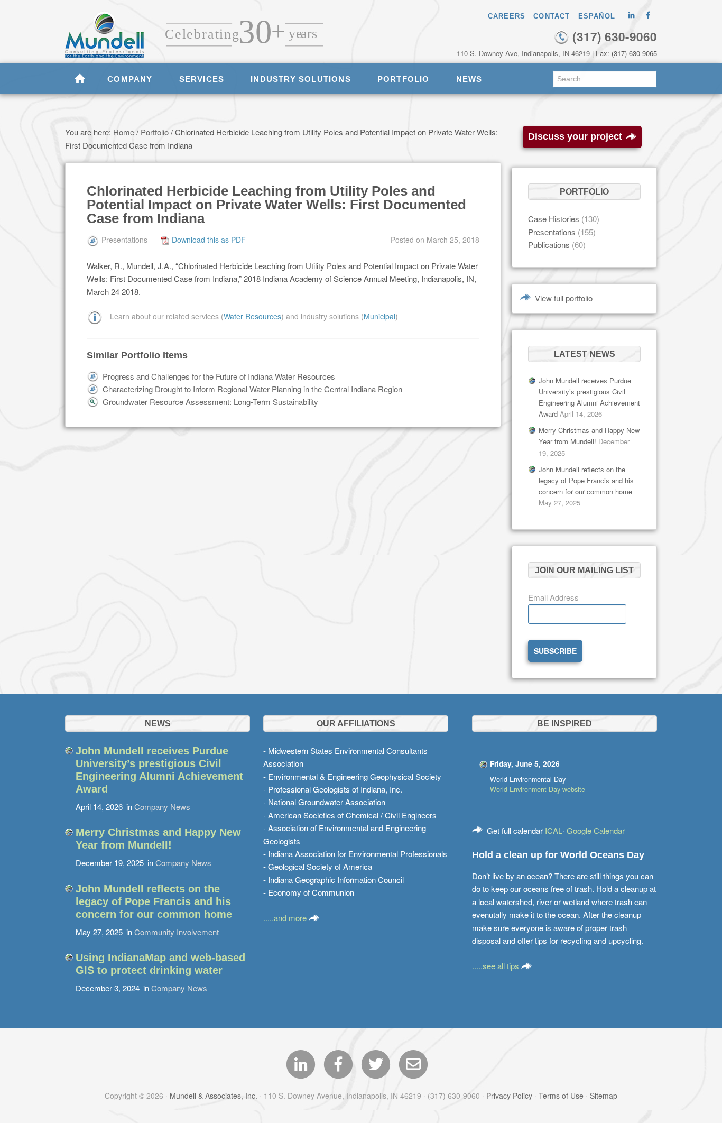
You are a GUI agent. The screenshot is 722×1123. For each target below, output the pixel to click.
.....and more (286, 917)
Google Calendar (596, 830)
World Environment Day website (537, 789)
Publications (549, 244)
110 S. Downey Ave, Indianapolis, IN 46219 (523, 53)
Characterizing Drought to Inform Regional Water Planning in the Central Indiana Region (252, 388)
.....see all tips (496, 965)
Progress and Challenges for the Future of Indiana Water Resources (219, 376)
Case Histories (553, 218)
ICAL (553, 830)
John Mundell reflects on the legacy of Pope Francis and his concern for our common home (586, 480)
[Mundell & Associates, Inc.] (109, 29)
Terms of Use (561, 1095)
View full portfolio (564, 297)
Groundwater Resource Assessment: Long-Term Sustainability (210, 401)
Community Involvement (176, 931)
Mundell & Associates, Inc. (213, 1095)
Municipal (379, 316)
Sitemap (603, 1095)
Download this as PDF (209, 239)
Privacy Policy (509, 1095)
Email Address (553, 597)
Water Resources (252, 316)
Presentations (552, 231)
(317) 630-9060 (613, 36)
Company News (162, 806)
